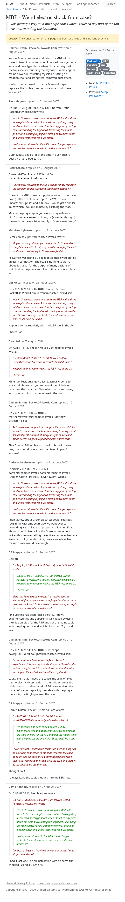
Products (44, 4)
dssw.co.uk (43, 883)
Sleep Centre (13, 9)
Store (56, 4)
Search (111, 4)
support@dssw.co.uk (64, 883)
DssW (10, 4)
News (33, 4)
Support (67, 4)
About (23, 4)
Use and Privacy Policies (20, 883)
